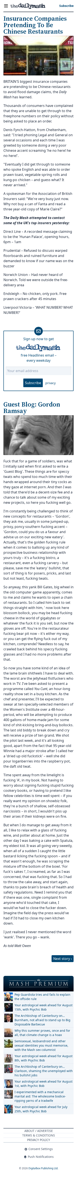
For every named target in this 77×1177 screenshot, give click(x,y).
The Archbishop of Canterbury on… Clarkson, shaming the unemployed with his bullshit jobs (44, 1070)
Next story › (62, 958)
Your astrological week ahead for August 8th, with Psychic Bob (44, 1058)
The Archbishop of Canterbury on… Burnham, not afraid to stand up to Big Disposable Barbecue (42, 1020)
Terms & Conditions (38, 1135)
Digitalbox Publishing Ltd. (43, 1168)
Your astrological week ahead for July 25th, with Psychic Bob (41, 1109)
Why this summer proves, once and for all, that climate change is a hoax (42, 1032)
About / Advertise (38, 1131)
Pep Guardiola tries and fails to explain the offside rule (42, 996)
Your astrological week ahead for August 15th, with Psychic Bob (44, 1007)
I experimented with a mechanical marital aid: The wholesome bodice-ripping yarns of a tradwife (40, 1096)
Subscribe (33, 382)
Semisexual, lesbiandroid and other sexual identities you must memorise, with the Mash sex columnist (41, 1045)
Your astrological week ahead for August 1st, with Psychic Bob (44, 1083)
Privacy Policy (38, 1140)
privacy (50, 383)
